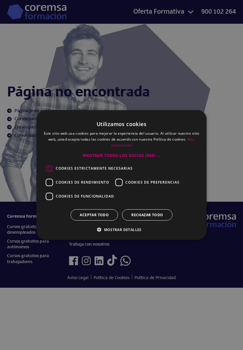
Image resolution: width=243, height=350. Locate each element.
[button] (122, 155)
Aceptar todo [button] (94, 214)
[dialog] (121, 175)
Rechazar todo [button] (147, 214)
